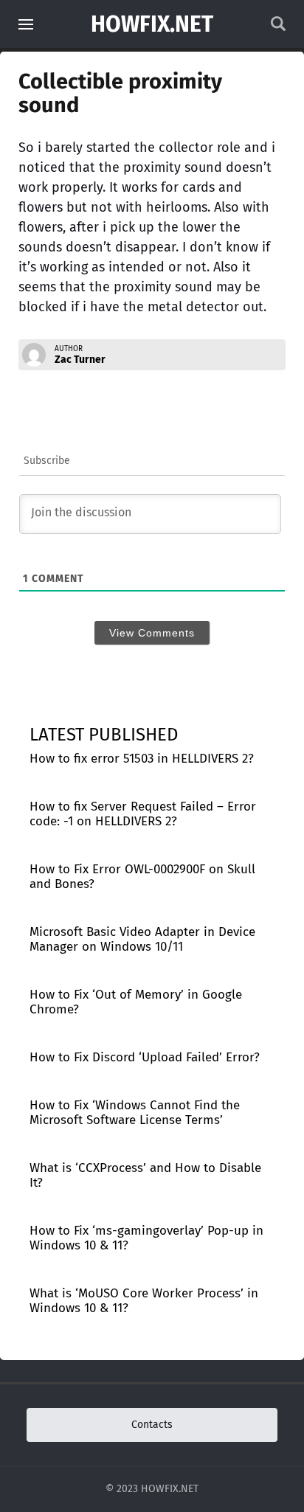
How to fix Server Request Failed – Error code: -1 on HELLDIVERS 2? (143, 814)
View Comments (152, 633)
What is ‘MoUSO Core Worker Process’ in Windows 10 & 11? (144, 1301)
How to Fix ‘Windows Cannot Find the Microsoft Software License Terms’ (135, 1112)
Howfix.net (152, 24)
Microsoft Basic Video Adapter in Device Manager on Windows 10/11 (142, 939)
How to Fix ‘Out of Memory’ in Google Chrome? (136, 1002)
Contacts (152, 1424)
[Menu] (26, 24)
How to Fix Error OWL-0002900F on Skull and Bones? (142, 876)
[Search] (278, 27)
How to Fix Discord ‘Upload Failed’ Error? (145, 1057)
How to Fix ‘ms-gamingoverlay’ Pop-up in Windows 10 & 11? (146, 1238)
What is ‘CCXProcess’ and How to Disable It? (145, 1175)
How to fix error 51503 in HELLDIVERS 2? (142, 758)
